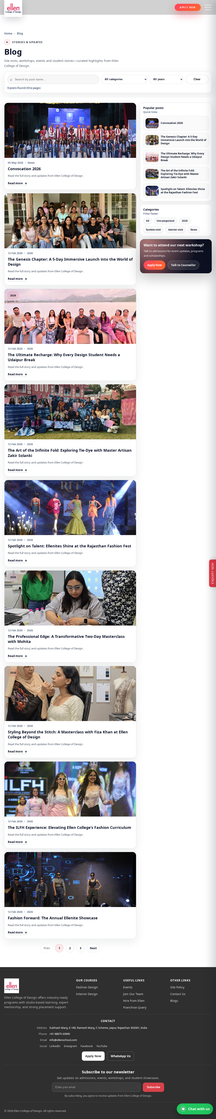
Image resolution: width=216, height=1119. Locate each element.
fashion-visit (153, 229)
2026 (185, 220)
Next (93, 948)
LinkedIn (54, 1046)
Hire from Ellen (133, 1001)
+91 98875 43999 (59, 1034)
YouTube (101, 1046)
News (193, 229)
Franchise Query (134, 1007)
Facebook (87, 1046)
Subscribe (153, 1087)
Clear (197, 79)
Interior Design (87, 994)
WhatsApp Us (121, 1056)
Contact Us (177, 994)
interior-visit (175, 229)
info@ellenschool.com (63, 1040)
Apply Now (188, 7)
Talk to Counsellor (183, 265)
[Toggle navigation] (208, 7)
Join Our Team (133, 994)
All (147, 220)
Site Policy (177, 987)
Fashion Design (87, 987)
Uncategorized (165, 220)
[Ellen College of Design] (11, 985)
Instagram (70, 1046)
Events (127, 987)
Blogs (174, 1001)
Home (8, 33)
